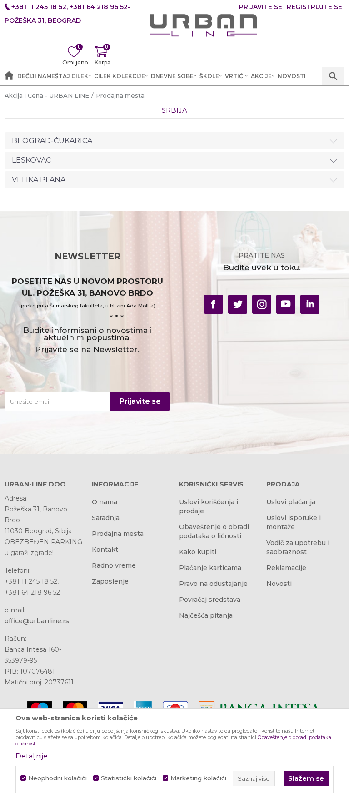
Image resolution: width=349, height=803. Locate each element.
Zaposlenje (110, 581)
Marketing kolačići (198, 778)
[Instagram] (262, 304)
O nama (104, 502)
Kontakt (105, 549)
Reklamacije (286, 568)
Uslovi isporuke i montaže (293, 522)
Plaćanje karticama (210, 568)
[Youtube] (286, 304)
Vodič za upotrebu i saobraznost (297, 547)
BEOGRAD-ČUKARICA (52, 140)
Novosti (279, 584)
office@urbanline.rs (37, 621)
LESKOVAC (31, 160)
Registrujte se (314, 7)
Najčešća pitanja (206, 615)
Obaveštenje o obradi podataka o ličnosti (214, 531)
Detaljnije (31, 756)
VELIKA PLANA (38, 179)
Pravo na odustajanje (213, 584)
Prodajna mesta (118, 534)
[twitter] (238, 304)
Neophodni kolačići (57, 778)
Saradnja (106, 518)
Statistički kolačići (128, 778)
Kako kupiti (197, 552)
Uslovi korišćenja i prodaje (208, 506)
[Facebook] (214, 304)
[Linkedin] (310, 304)
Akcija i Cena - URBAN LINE (47, 95)
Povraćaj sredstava (209, 599)
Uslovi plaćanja (290, 502)
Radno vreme (114, 565)
